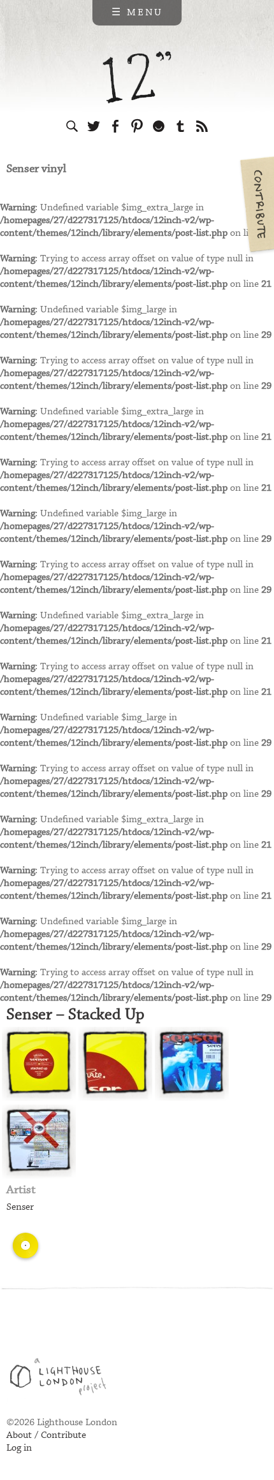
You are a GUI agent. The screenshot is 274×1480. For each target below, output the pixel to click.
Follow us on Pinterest (137, 126)
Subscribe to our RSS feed (202, 126)
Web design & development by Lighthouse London (62, 1379)
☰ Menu (137, 12)
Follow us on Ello (158, 126)
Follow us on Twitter (93, 126)
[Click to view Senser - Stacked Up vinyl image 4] (39, 1142)
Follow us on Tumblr (180, 126)
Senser (20, 1207)
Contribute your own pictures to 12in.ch (256, 204)
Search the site (72, 126)
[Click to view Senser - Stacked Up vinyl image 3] (192, 1064)
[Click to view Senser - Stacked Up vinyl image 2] (115, 1064)
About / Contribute (46, 1435)
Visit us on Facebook (115, 126)
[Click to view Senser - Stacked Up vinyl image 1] (39, 1064)
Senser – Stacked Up (75, 1015)
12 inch (137, 77)
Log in (19, 1448)
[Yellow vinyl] (25, 1245)
